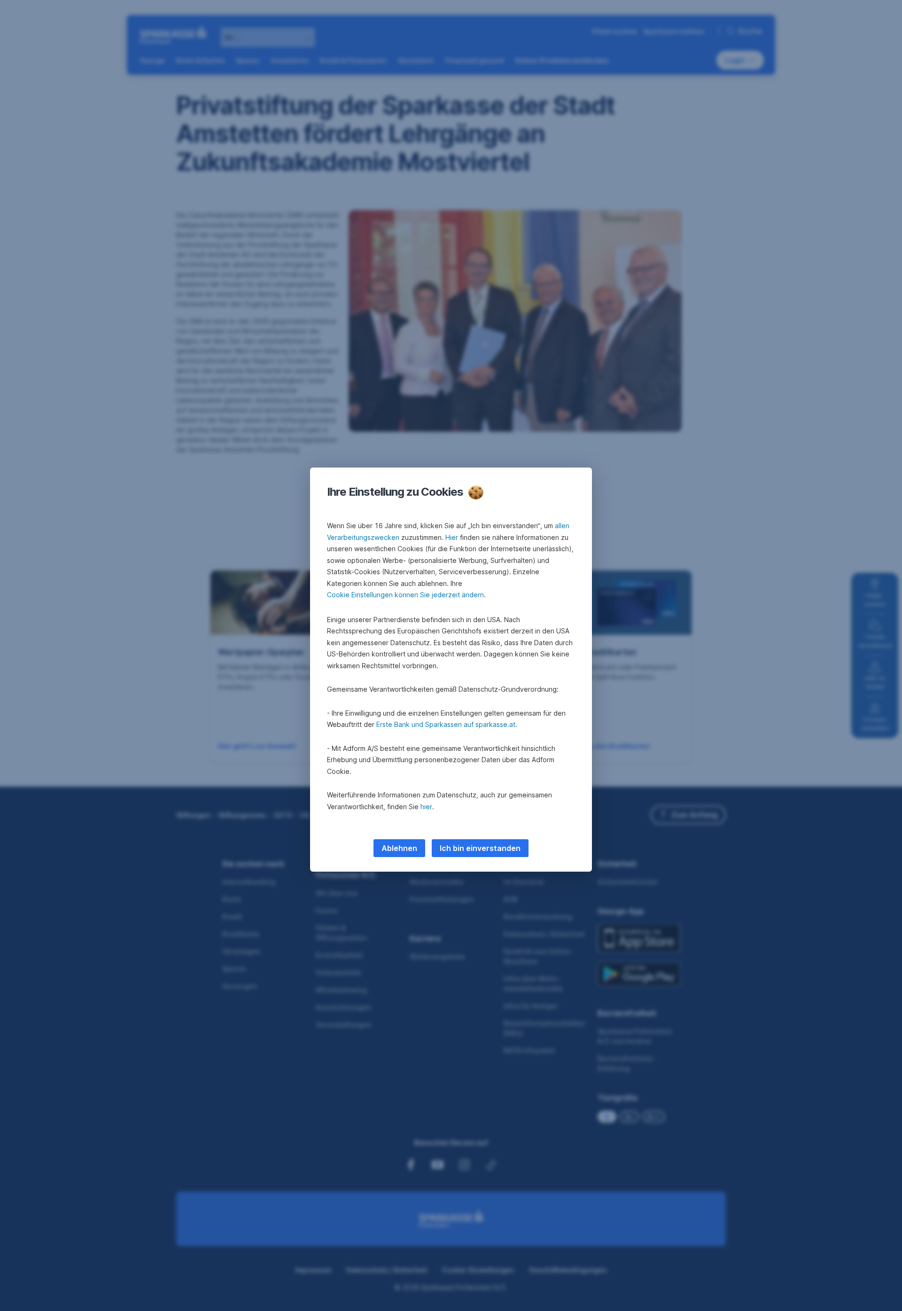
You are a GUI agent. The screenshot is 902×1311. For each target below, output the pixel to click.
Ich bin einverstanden (480, 848)
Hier (451, 537)
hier (426, 807)
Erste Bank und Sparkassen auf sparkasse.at (445, 724)
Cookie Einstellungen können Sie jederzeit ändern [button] (405, 595)
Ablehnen (399, 848)
